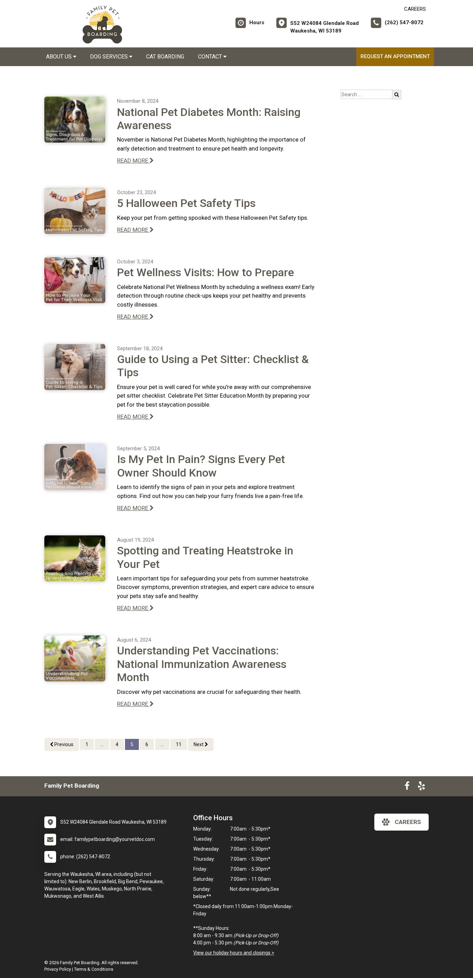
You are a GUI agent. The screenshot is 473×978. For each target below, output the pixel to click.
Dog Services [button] (109, 56)
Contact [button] (210, 56)
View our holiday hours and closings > (233, 953)
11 (178, 744)
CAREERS (415, 9)
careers (408, 821)
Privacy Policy (57, 969)
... (102, 744)
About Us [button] (59, 56)
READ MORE (133, 160)
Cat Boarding (165, 56)
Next (199, 744)
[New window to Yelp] (421, 787)
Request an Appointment (395, 56)
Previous (63, 744)
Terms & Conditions (93, 969)
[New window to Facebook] (407, 787)
